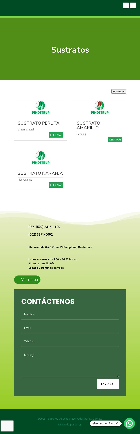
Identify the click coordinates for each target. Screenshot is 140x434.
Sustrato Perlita (39, 123)
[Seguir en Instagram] (133, 5)
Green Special (26, 129)
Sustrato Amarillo (88, 125)
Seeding (81, 134)
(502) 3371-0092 (40, 234)
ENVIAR (106, 384)
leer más (56, 135)
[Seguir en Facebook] (126, 5)
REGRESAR (119, 91)
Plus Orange (25, 179)
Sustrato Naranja (40, 173)
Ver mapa (29, 279)
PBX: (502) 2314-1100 (44, 227)
